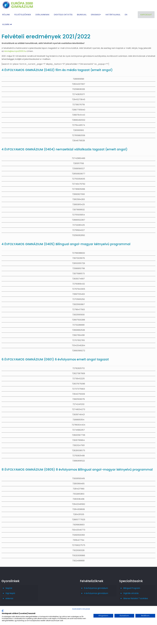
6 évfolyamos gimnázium (96, 588)
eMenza (9, 598)
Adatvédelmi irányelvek (81, 609)
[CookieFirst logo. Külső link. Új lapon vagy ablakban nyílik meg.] (3, 611)
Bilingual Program (131, 588)
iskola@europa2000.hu (15, 51)
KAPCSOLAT (146, 14)
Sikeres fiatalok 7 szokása (135, 598)
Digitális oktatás (131, 593)
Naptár (9, 588)
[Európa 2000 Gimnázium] (17, 5)
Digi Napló (10, 593)
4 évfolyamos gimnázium (96, 593)
